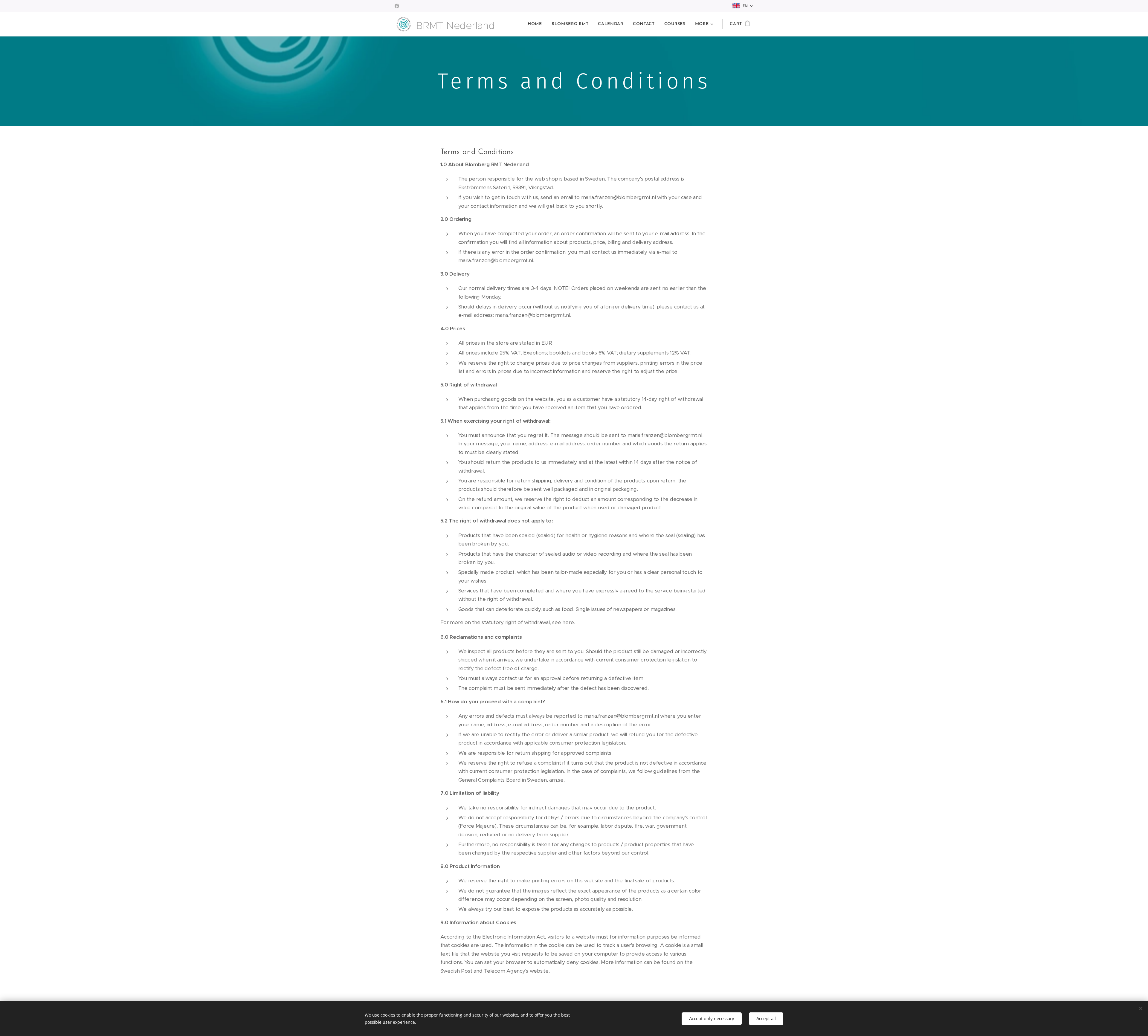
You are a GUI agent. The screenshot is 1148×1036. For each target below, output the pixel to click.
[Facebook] (397, 6)
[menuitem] (536, 24)
